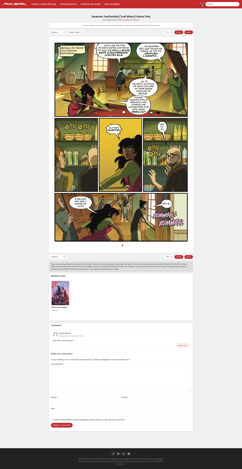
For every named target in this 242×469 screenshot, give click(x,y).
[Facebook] (113, 454)
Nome (54, 397)
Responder (182, 345)
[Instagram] (124, 454)
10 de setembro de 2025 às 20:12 (71, 336)
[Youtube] (129, 454)
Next (188, 32)
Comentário (57, 364)
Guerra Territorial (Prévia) (128, 20)
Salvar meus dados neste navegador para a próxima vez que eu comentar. (89, 419)
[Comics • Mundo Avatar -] (15, 6)
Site (53, 408)
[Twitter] (118, 454)
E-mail (124, 397)
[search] (237, 4)
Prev (179, 32)
